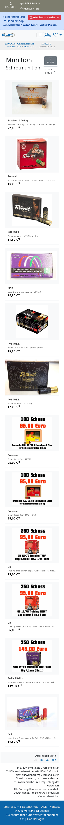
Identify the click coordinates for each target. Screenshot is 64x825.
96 (47, 760)
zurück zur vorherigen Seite (19, 43)
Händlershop (14, 46)
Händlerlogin (35, 819)
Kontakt (55, 807)
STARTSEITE (46, 43)
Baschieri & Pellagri (18, 120)
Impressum (11, 807)
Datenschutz (30, 807)
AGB (44, 807)
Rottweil (12, 176)
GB (9, 567)
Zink (10, 734)
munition (29, 46)
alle (54, 760)
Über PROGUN (31, 3)
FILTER (50, 62)
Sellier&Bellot (15, 678)
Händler (10, 6)
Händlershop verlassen (46, 17)
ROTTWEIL (13, 232)
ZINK (10, 288)
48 (41, 760)
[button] (57, 35)
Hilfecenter (31, 8)
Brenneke (13, 455)
